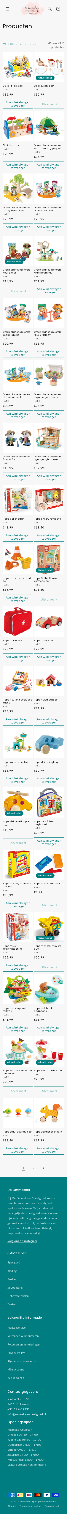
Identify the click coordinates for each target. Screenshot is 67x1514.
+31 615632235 (18, 1409)
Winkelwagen (15, 1377)
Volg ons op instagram (22, 1241)
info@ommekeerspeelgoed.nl (26, 1414)
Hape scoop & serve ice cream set (17, 1072)
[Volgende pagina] (43, 1168)
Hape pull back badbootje (43, 1010)
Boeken (12, 1279)
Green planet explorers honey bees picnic (16, 209)
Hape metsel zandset (47, 883)
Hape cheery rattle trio (47, 518)
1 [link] (23, 1167)
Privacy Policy (16, 1352)
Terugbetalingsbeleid (30, 1506)
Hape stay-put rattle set (17, 1131)
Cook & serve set (44, 85)
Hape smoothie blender (48, 1070)
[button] (7, 9)
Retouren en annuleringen (23, 1344)
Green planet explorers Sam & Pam (16, 458)
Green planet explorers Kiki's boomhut (47, 271)
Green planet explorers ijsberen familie (47, 209)
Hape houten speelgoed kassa (17, 701)
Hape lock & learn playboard (44, 823)
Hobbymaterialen (18, 1296)
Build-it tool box (13, 85)
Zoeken (12, 1304)
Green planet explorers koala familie (16, 333)
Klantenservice (16, 1327)
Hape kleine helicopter (16, 821)
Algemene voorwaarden (22, 1361)
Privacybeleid (52, 1506)
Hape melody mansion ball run (17, 885)
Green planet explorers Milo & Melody (47, 333)
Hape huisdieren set (46, 699)
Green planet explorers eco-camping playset (47, 147)
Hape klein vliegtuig (46, 762)
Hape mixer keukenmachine (13, 947)
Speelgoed (13, 1262)
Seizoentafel (15, 1287)
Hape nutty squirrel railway (14, 1010)
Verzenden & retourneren (23, 1336)
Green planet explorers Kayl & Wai (16, 271)
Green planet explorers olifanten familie (16, 396)
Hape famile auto (44, 640)
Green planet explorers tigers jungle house (47, 458)
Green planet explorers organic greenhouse (47, 396)
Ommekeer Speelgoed (31, 1501)
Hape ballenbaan (13, 518)
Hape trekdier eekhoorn (48, 1131)
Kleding (12, 1271)
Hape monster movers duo (47, 947)
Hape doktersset (13, 640)
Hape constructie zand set (17, 580)
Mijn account (15, 1369)
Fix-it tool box (11, 145)
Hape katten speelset (15, 762)
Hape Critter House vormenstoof (45, 580)
